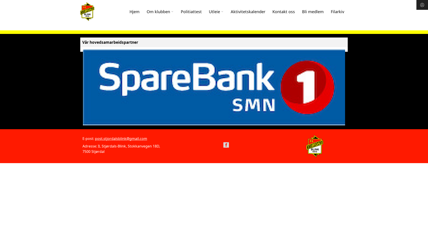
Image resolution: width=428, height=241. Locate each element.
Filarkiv (337, 11)
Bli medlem (313, 11)
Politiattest (191, 11)
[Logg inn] (422, 5)
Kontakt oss (283, 11)
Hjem (135, 11)
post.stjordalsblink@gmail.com (121, 138)
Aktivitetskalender (248, 11)
